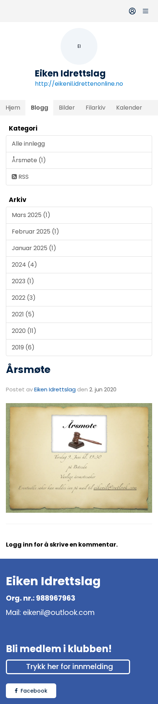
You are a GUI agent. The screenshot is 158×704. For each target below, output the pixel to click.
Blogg (39, 107)
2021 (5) (23, 314)
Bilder (67, 107)
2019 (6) (23, 347)
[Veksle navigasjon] (145, 11)
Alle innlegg (28, 143)
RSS (23, 177)
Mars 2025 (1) (31, 215)
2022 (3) (24, 298)
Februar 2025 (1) (35, 231)
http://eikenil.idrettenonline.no (79, 83)
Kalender (129, 107)
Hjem (13, 107)
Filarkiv (95, 107)
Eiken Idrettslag (55, 389)
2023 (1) (23, 281)
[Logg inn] (132, 11)
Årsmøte (28, 369)
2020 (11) (24, 331)
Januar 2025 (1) (34, 248)
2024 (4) (24, 264)
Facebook (34, 690)
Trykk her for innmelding (69, 666)
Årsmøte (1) (29, 160)
